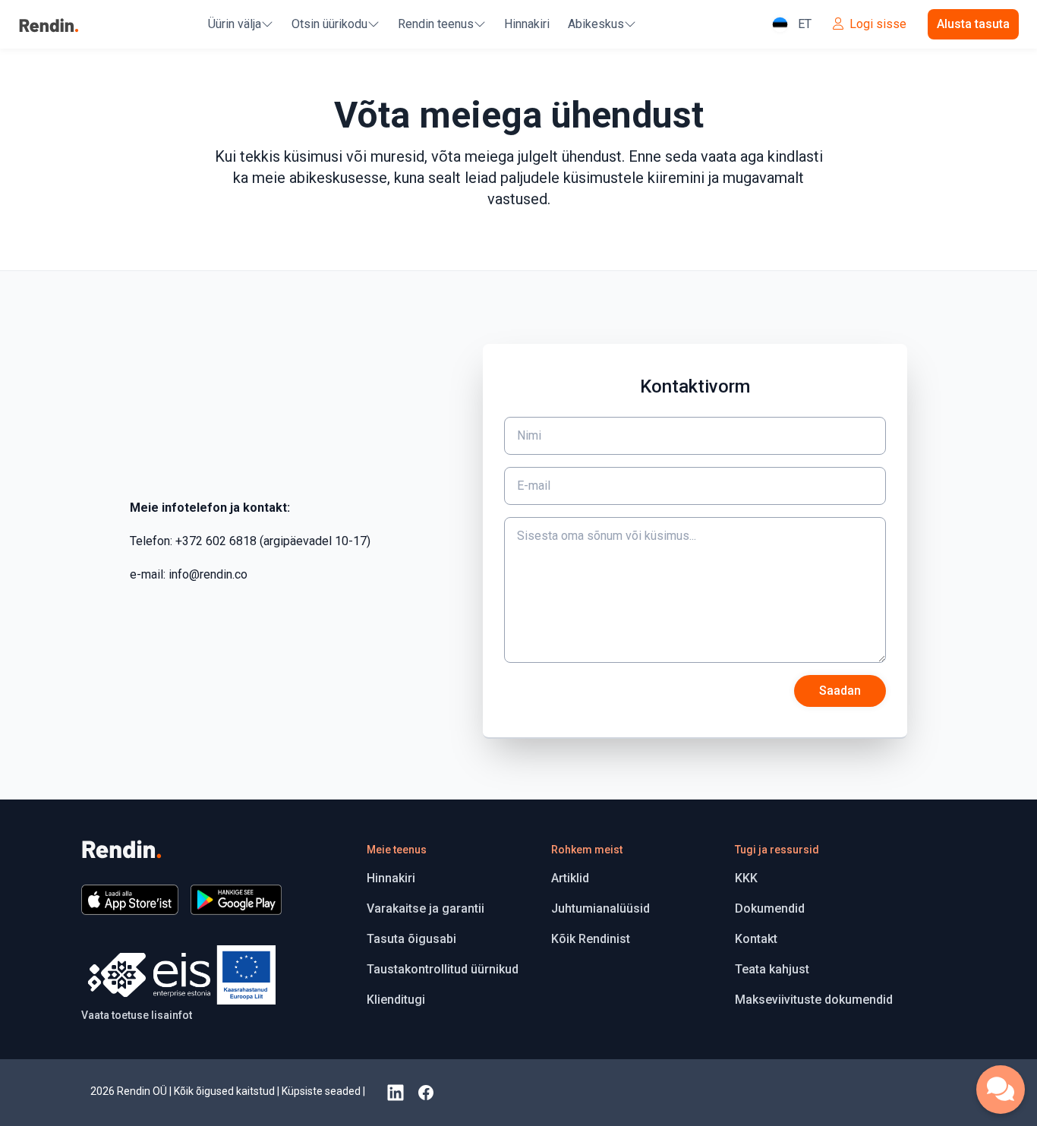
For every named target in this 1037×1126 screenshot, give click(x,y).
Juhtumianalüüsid (600, 908)
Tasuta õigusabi (411, 939)
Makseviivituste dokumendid (814, 999)
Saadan (840, 690)
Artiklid (570, 878)
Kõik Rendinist (590, 939)
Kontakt (756, 939)
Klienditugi (396, 999)
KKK (746, 878)
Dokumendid (770, 908)
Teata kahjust (772, 969)
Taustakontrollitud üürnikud (442, 969)
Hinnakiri (527, 24)
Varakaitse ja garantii (425, 908)
